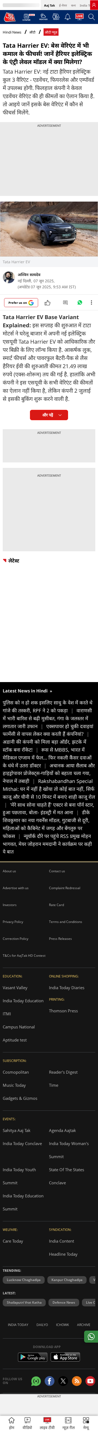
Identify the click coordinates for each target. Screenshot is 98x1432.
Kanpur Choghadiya (66, 1279)
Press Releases (60, 938)
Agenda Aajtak (62, 1130)
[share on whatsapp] (91, 1337)
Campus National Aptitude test (19, 1033)
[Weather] (43, 18)
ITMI (7, 1013)
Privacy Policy (13, 921)
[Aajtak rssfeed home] (77, 1381)
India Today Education (23, 1000)
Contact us (57, 871)
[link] (94, 5)
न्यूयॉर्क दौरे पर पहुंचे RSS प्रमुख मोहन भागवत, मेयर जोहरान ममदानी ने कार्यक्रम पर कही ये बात (47, 844)
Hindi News (12, 32)
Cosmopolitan (16, 1072)
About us (9, 871)
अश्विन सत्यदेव (29, 274)
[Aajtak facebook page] (49, 1381)
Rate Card (56, 905)
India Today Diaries (66, 987)
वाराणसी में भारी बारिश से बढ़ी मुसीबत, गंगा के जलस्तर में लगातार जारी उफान (47, 718)
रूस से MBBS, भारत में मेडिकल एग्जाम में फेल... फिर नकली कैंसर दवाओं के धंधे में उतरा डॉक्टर (47, 757)
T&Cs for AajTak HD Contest (24, 955)
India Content (61, 1241)
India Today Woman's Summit (69, 1150)
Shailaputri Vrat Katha (24, 1302)
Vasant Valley (15, 987)
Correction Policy (15, 938)
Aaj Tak (49, 5)
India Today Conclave (22, 1143)
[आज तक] (10, 17)
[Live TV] (79, 18)
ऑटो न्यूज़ (51, 32)
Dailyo (42, 1324)
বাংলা (73, 5)
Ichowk (62, 1324)
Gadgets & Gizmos (20, 1098)
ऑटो (32, 32)
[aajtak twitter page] (63, 1381)
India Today (88, 5)
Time (53, 1085)
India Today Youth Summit (19, 1176)
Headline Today (63, 1254)
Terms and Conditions (65, 921)
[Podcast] (56, 16)
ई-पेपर (63, 5)
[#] (80, 304)
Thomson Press (63, 1010)
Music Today (14, 1085)
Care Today (13, 1241)
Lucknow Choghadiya (24, 1279)
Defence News (64, 1302)
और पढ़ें (47, 415)
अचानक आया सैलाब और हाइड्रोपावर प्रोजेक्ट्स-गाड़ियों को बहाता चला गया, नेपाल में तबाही (49, 773)
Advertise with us (16, 888)
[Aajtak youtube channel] (90, 1381)
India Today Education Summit (23, 1202)
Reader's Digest (63, 1072)
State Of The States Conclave (66, 1176)
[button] (86, 1424)
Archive (83, 1324)
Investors (10, 905)
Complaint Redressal (64, 888)
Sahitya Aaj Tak (16, 1130)
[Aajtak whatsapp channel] (36, 1381)
